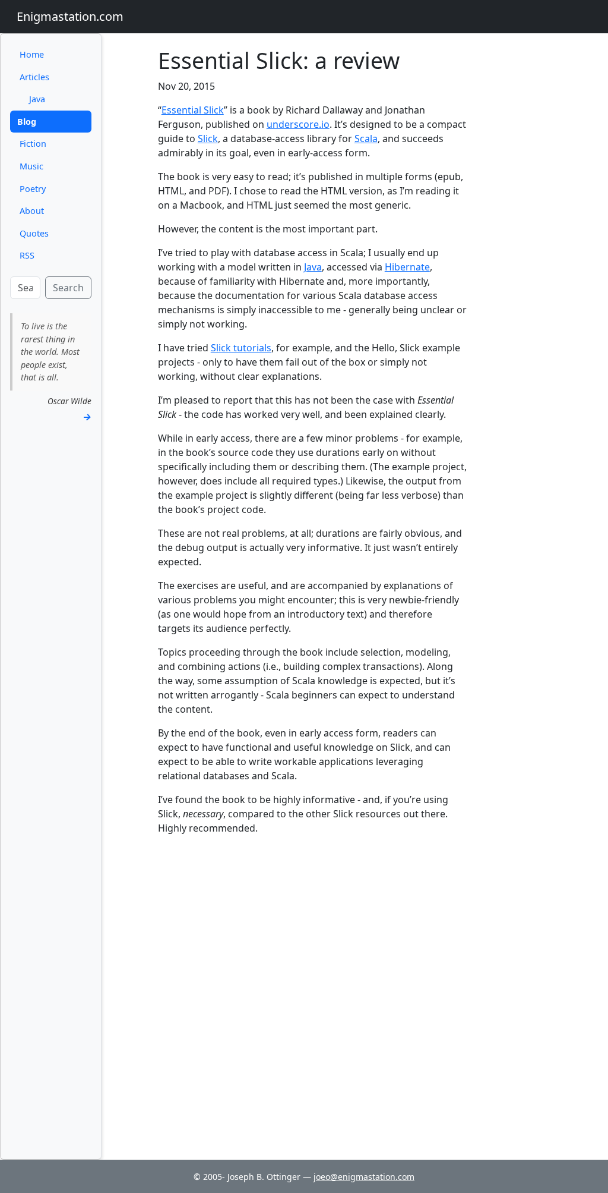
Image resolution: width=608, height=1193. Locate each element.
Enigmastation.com (70, 16)
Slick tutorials (241, 347)
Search (68, 287)
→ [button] (87, 416)
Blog (26, 121)
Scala (366, 138)
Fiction (33, 143)
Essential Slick (193, 110)
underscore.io (298, 124)
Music (31, 166)
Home (32, 54)
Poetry (33, 188)
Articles (34, 77)
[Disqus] (312, 993)
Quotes (34, 233)
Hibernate (407, 266)
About (32, 210)
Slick (208, 138)
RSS (27, 255)
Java (37, 99)
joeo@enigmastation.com (364, 1176)
